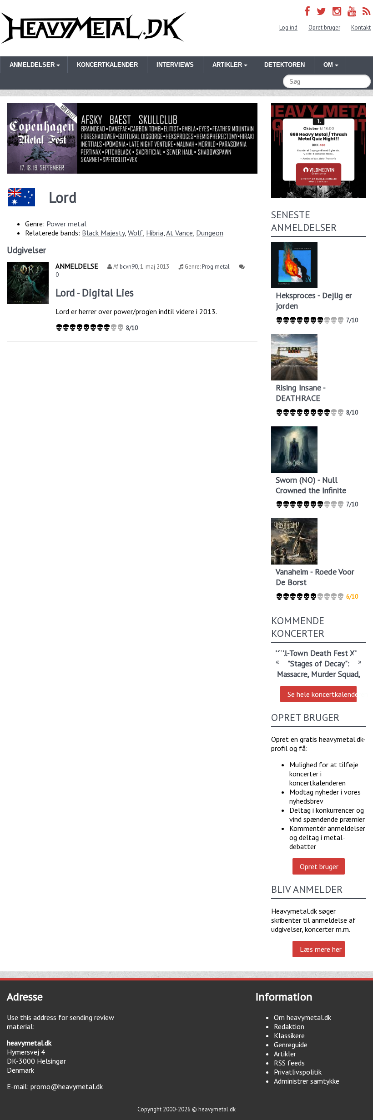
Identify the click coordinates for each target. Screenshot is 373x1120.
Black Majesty (103, 232)
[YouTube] (352, 11)
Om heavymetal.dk (302, 1017)
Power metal (66, 223)
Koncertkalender (107, 64)
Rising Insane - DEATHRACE (300, 392)
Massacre (292, 674)
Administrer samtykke (306, 1080)
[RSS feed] (367, 11)
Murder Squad (334, 674)
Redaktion (289, 1026)
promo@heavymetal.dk (66, 1086)
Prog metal (216, 266)
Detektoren (284, 64)
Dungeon (209, 232)
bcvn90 (129, 266)
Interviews (175, 64)
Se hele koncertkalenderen (322, 694)
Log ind (288, 27)
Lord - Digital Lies (94, 292)
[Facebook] (307, 11)
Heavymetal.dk (93, 28)
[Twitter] (321, 11)
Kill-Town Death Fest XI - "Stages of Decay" (318, 658)
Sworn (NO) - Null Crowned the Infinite (311, 485)
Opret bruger (324, 27)
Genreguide (290, 1044)
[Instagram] (337, 11)
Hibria (154, 232)
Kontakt (361, 27)
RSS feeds (289, 1062)
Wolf (135, 232)
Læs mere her (321, 949)
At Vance (179, 232)
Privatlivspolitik (298, 1071)
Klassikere (289, 1035)
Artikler (285, 1053)
